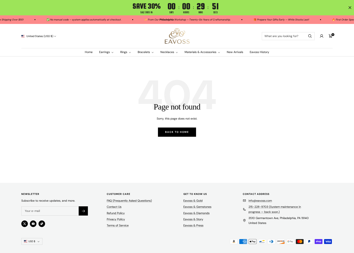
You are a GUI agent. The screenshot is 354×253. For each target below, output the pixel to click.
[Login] (322, 36)
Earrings (105, 52)
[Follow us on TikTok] (42, 223)
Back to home (177, 132)
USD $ (31, 241)
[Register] (83, 211)
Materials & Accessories (201, 52)
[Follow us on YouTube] (33, 223)
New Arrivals (235, 52)
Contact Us (114, 207)
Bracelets (144, 52)
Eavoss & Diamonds (196, 213)
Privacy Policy (116, 219)
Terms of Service (118, 225)
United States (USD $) (39, 36)
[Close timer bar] (350, 7)
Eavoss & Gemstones (197, 207)
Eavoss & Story (193, 219)
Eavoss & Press (193, 225)
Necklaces (167, 52)
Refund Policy (116, 213)
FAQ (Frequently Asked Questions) (129, 200)
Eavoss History (259, 52)
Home (89, 52)
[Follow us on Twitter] (24, 223)
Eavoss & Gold (193, 200)
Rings (124, 52)
